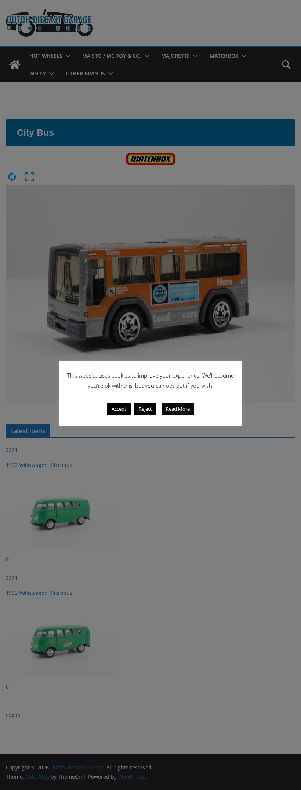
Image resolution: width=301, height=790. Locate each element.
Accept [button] (119, 408)
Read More (178, 408)
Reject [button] (145, 408)
